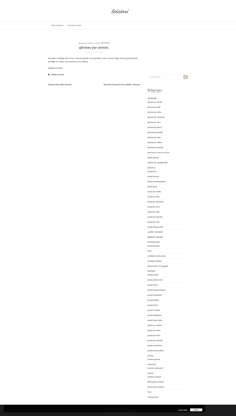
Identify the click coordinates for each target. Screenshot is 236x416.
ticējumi (150, 373)
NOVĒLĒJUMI (153, 242)
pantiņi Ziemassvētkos (156, 351)
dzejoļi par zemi (153, 222)
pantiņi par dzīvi (154, 335)
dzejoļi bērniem (153, 176)
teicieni (120, 11)
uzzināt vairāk (182, 410)
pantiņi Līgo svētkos (155, 320)
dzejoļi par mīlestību (155, 217)
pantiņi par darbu (154, 330)
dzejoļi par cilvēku (154, 192)
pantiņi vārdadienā (155, 346)
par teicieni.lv (58, 25)
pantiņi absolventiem (155, 280)
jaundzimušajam (154, 246)
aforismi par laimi (154, 137)
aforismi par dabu (154, 107)
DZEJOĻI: (152, 168)
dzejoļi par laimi (154, 212)
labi (196, 410)
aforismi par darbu (154, 112)
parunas (150, 356)
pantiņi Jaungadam (155, 295)
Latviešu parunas (154, 359)
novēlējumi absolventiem (157, 256)
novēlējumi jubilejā (155, 261)
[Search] (185, 77)
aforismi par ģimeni (155, 127)
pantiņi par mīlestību (155, 340)
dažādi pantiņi (153, 275)
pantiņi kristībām (154, 310)
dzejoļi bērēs (152, 171)
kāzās (150, 251)
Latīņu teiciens (60, 85)
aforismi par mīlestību (155, 148)
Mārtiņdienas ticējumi (156, 382)
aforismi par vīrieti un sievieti (89, 43)
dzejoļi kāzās (152, 187)
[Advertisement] (168, 53)
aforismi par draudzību (156, 117)
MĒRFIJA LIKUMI (155, 237)
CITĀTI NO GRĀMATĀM (157, 163)
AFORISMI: (105, 43)
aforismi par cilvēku (155, 102)
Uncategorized (153, 397)
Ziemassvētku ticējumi (156, 387)
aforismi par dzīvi (154, 122)
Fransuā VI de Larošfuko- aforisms (122, 85)
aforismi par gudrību (155, 132)
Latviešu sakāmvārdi (155, 368)
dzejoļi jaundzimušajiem (156, 182)
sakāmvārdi (152, 364)
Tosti (149, 392)
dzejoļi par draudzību (156, 202)
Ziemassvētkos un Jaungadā (158, 266)
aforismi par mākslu (155, 142)
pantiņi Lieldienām (155, 315)
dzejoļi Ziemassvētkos (155, 227)
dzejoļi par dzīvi (154, 207)
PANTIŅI (151, 271)
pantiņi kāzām (153, 305)
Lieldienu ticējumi (154, 377)
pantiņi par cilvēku (155, 325)
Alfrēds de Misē (55, 68)
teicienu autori (74, 25)
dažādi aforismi (153, 158)
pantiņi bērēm (153, 285)
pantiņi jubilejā (153, 300)
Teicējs (100, 52)
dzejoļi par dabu (154, 197)
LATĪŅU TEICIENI (155, 232)
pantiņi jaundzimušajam (156, 290)
